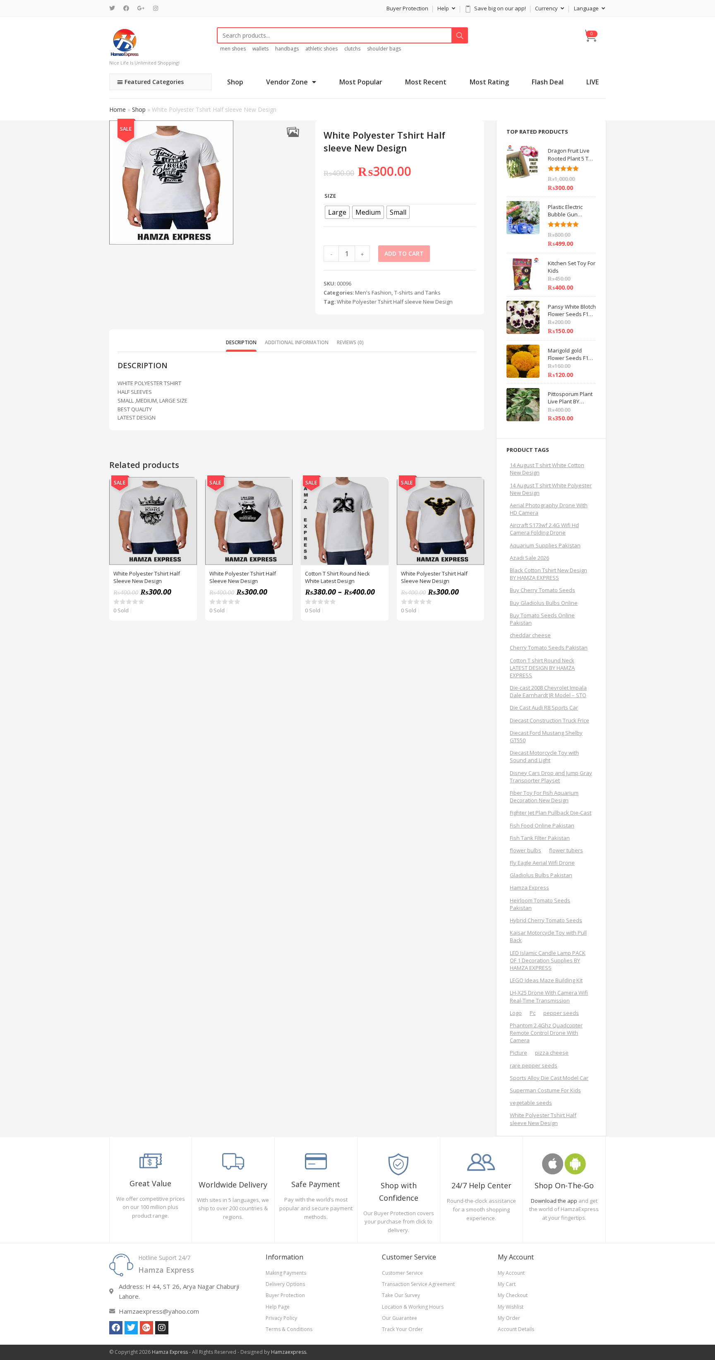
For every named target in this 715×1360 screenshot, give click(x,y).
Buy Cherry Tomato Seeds (542, 590)
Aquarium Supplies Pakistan (545, 545)
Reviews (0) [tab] (350, 342)
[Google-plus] (146, 1327)
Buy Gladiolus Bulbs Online (544, 603)
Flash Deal (548, 82)
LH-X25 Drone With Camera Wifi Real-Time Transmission (549, 996)
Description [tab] (241, 342)
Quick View (186, 487)
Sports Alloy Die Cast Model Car (549, 1078)
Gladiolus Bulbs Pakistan (541, 875)
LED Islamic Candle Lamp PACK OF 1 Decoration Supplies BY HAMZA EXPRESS (547, 960)
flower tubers (566, 850)
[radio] (337, 212)
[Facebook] (126, 8)
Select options (186, 508)
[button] (292, 131)
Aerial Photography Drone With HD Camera (549, 508)
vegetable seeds (531, 1102)
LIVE (592, 82)
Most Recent (425, 82)
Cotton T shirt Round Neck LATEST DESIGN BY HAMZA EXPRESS (542, 668)
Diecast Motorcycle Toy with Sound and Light (544, 756)
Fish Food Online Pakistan (542, 825)
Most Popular (360, 82)
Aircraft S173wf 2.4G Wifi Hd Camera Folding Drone (544, 528)
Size (330, 195)
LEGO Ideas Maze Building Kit (546, 980)
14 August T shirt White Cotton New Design (547, 468)
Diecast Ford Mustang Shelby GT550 (546, 736)
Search (459, 35)
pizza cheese (552, 1052)
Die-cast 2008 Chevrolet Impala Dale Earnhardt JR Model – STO (548, 691)
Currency (547, 8)
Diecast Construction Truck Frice (549, 720)
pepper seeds (561, 1013)
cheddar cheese (530, 635)
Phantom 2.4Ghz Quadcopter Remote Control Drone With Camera (546, 1033)
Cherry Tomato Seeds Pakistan (549, 647)
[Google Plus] (141, 8)
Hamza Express (529, 887)
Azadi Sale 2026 (529, 557)
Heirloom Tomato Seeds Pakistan (540, 904)
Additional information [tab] (297, 342)
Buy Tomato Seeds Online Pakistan (542, 619)
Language (587, 8)
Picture (518, 1052)
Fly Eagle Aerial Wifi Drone (542, 862)
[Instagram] (155, 8)
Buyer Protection (407, 8)
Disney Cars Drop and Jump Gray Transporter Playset (551, 776)
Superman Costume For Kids (545, 1090)
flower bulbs (525, 850)
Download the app (554, 1200)
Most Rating (489, 82)
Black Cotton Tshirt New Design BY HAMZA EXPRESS (548, 573)
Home (117, 109)
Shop (235, 82)
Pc (532, 1013)
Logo (516, 1013)
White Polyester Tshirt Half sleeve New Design (395, 301)
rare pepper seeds (533, 1065)
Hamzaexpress (288, 1351)
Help (443, 8)
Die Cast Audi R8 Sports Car (544, 707)
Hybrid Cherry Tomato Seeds (546, 920)
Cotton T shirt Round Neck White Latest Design (337, 577)
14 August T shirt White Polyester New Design (551, 489)
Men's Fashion (373, 292)
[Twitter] (114, 8)
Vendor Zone (287, 82)
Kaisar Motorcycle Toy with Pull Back (548, 936)
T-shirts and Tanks (417, 292)
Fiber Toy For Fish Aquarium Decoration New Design (544, 796)
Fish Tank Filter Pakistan (540, 838)
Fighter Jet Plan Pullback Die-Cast (550, 812)
